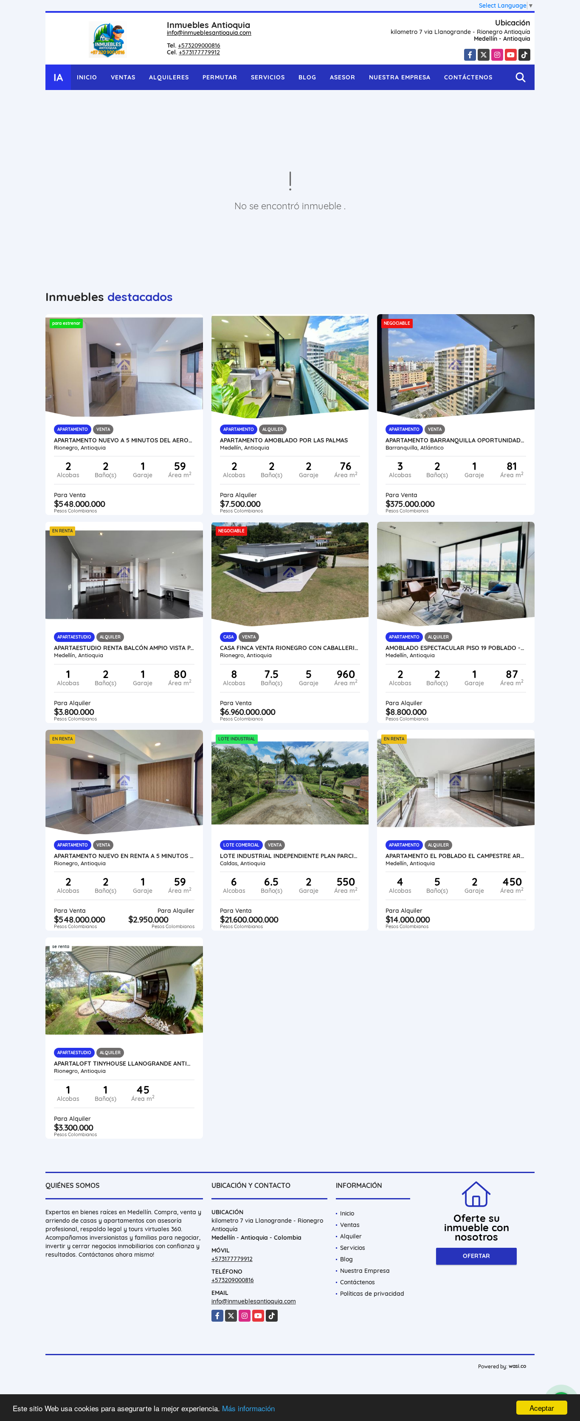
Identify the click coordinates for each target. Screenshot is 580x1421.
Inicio (87, 77)
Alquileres (169, 77)
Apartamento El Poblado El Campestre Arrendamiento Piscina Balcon (456, 856)
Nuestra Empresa (400, 77)
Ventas (123, 77)
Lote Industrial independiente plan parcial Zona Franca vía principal (290, 856)
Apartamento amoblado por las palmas (284, 440)
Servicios (268, 77)
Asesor (342, 77)
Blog (307, 77)
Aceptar (541, 1407)
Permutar (220, 77)
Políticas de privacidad (372, 1293)
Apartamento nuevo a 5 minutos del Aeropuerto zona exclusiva (124, 440)
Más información (248, 1408)
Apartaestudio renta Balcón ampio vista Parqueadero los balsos (124, 647)
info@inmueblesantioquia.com (209, 33)
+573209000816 (199, 45)
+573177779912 (199, 52)
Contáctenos (468, 77)
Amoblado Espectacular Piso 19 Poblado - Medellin (456, 647)
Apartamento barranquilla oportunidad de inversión (456, 440)
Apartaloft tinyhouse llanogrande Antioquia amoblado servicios (124, 1063)
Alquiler (351, 1236)
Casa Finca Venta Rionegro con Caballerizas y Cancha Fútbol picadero (290, 647)
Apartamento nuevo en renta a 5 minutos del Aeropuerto (124, 856)
